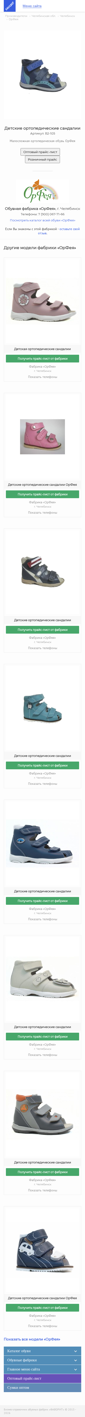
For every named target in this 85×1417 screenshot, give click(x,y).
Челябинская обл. (44, 16)
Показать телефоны (42, 377)
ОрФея (13, 19)
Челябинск (67, 16)
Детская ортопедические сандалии (42, 349)
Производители (16, 16)
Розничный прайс (42, 159)
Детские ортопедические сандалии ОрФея (42, 484)
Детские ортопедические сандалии (42, 620)
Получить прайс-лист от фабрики (43, 358)
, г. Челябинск (42, 208)
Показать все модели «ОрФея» (32, 1339)
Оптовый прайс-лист (40, 152)
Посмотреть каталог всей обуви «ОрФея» (42, 220)
